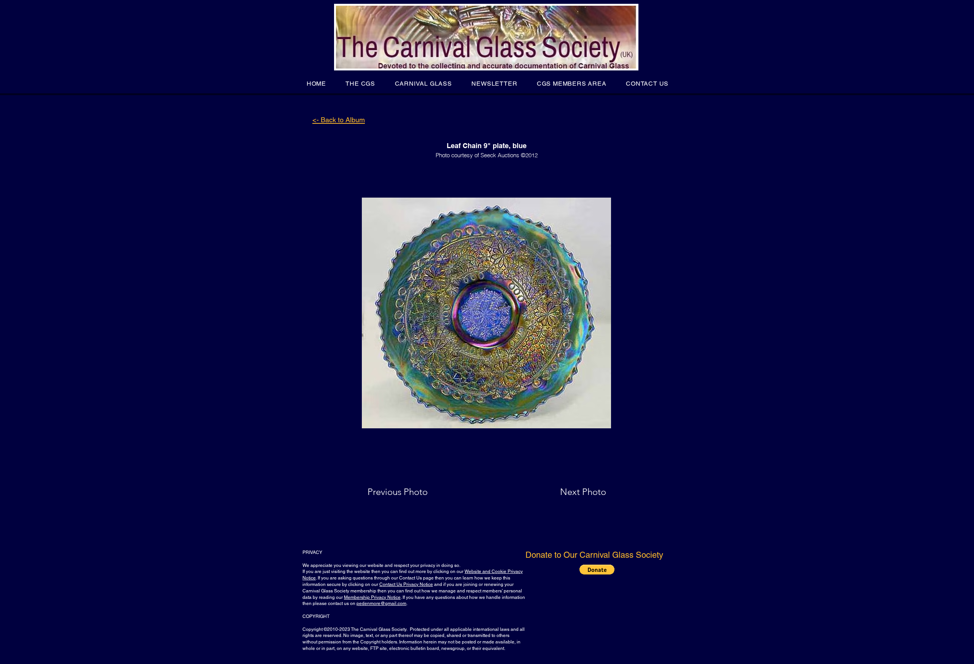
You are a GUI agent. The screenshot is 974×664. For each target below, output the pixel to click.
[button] (360, 83)
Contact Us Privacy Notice (406, 584)
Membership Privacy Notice (372, 597)
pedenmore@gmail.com (381, 603)
